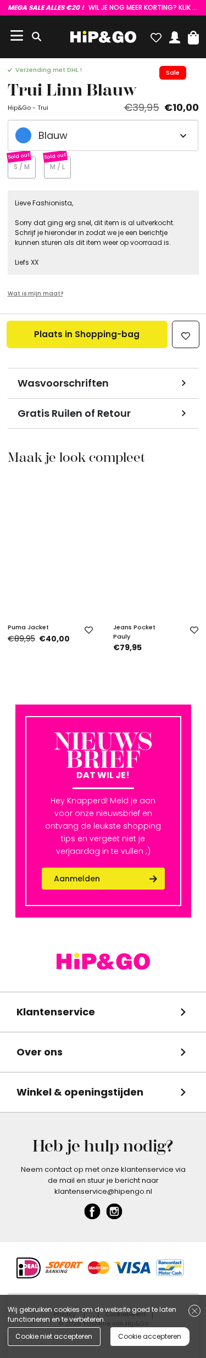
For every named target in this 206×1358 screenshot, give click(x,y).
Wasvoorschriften (63, 383)
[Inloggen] (174, 35)
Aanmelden (77, 878)
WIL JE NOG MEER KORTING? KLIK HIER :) (103, 7)
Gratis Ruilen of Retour (74, 413)
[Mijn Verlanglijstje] (156, 35)
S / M (22, 166)
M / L (57, 166)
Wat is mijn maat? (35, 293)
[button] (193, 35)
